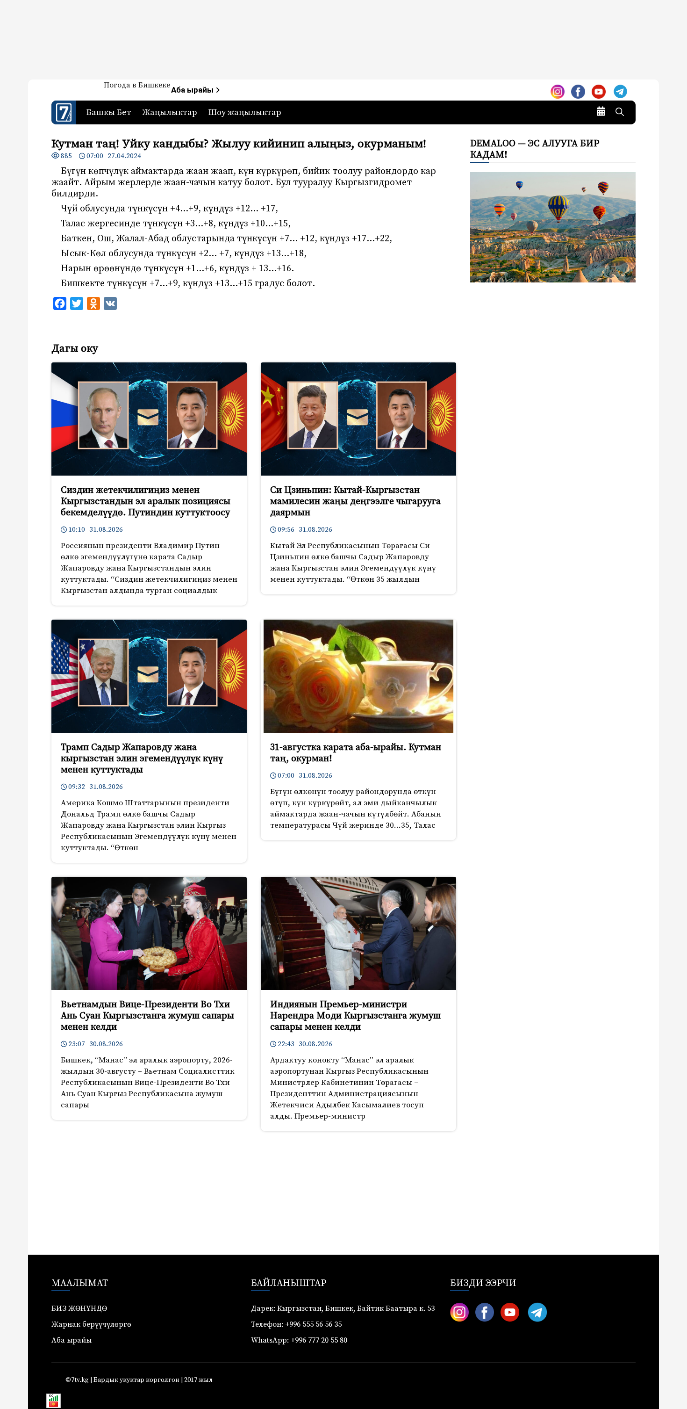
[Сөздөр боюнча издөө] (619, 112)
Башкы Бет (108, 112)
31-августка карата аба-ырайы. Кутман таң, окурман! (355, 753)
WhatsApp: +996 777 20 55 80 (299, 1340)
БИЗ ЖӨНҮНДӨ (79, 1308)
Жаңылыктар (170, 112)
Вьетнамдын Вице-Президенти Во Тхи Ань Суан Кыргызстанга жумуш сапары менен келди (147, 1016)
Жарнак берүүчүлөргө (91, 1324)
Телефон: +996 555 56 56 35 (296, 1324)
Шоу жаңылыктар (244, 112)
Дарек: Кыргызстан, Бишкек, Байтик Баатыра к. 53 (343, 1308)
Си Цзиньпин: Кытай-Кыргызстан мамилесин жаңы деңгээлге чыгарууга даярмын (355, 501)
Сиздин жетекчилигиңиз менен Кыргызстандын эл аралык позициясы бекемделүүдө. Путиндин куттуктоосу (145, 501)
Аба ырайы (193, 90)
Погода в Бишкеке (137, 85)
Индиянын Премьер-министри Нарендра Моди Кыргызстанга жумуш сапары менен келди (355, 1016)
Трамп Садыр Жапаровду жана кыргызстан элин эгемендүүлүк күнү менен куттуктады (142, 759)
